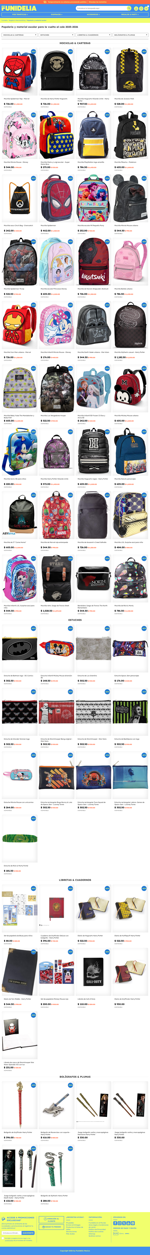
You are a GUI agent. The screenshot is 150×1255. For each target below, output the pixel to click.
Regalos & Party (129, 14)
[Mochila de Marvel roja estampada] (56, 515)
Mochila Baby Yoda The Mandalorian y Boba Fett (19, 417)
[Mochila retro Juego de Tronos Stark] (56, 578)
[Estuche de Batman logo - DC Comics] (20, 648)
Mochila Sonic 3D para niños (15, 479)
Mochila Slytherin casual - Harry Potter (129, 352)
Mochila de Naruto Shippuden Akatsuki (93, 289)
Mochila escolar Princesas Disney (54, 289)
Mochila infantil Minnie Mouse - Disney (56, 352)
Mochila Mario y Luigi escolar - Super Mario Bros (55, 163)
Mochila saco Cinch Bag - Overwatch (18, 225)
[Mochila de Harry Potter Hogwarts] (56, 72)
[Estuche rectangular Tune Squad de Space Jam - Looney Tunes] (93, 775)
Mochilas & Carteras (13, 35)
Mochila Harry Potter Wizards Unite (54, 479)
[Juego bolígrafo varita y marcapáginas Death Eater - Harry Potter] (20, 1169)
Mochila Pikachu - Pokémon (125, 162)
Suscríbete (28, 1233)
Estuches (44, 35)
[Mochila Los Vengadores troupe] (56, 388)
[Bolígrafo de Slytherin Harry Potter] (56, 1169)
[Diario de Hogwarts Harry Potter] (93, 908)
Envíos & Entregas (73, 1225)
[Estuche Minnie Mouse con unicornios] (20, 775)
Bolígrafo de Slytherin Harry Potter (54, 1196)
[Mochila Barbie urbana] (130, 262)
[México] (115, 1223)
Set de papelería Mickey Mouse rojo (54, 999)
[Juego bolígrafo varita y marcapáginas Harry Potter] (130, 1105)
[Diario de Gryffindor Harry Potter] (130, 972)
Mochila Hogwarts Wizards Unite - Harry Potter (93, 100)
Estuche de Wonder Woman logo (17, 739)
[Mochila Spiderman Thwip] (20, 262)
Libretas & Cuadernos (87, 35)
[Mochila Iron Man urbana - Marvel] (20, 325)
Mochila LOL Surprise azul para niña (128, 542)
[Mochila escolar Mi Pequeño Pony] (93, 198)
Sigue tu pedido (53, 1227)
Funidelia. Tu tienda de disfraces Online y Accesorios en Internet (19, 8)
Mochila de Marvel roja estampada (54, 542)
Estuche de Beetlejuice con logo (126, 739)
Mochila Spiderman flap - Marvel (16, 99)
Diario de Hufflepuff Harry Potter (127, 936)
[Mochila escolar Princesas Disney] (56, 262)
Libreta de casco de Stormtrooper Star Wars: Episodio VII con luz (19, 1063)
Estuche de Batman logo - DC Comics (18, 676)
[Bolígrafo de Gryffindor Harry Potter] (20, 1105)
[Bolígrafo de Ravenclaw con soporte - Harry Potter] (56, 1105)
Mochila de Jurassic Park (124, 99)
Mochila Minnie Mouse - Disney (16, 162)
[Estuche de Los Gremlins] (93, 648)
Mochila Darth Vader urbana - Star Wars (93, 352)
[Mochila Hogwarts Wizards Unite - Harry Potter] (93, 72)
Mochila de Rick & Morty (123, 606)
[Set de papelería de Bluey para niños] (20, 908)
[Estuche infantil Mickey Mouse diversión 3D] (56, 648)
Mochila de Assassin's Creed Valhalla (92, 542)
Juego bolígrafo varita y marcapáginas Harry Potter (129, 1133)
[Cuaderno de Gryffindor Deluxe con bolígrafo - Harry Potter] (56, 908)
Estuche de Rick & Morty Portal (16, 866)
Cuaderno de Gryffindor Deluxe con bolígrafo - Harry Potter (55, 937)
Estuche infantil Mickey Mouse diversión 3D (56, 677)
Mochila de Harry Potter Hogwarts (54, 99)
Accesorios (92, 14)
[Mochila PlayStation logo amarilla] (93, 135)
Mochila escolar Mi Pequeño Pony (91, 225)
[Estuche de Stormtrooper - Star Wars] (93, 712)
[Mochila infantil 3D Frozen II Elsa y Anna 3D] (93, 388)
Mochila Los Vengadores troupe (53, 416)
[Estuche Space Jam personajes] (130, 648)
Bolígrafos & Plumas (124, 35)
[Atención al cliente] (141, 8)
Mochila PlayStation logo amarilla (91, 162)
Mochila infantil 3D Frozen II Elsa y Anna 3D (91, 417)
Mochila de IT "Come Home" (15, 542)
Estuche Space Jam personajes (126, 676)
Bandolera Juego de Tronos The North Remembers (92, 607)
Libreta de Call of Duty (86, 999)
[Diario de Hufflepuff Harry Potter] (130, 908)
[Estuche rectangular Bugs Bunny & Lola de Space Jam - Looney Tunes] (56, 775)
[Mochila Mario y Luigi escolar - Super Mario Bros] (56, 135)
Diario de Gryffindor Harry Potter (127, 999)
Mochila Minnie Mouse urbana (126, 225)
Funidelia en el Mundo (97, 1223)
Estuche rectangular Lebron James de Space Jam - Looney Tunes (129, 803)
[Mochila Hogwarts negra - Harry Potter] (93, 452)
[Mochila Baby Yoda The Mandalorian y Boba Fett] (20, 388)
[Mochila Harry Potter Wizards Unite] (56, 452)
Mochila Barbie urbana (123, 289)
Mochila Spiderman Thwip (14, 289)
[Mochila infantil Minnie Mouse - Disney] (56, 325)
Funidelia (5, 20)
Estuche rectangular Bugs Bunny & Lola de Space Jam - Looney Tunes (56, 803)
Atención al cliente (53, 1220)
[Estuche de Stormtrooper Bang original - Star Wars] (56, 712)
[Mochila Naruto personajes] (130, 452)
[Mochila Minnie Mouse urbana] (130, 198)
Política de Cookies (96, 1232)
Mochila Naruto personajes (125, 479)
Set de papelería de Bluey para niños (18, 936)
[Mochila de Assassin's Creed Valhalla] (93, 515)
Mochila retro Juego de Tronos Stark (55, 606)
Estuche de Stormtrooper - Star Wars (92, 739)
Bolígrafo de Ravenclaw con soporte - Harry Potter (55, 1133)
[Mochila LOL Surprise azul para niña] (130, 515)
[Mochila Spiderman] (56, 198)
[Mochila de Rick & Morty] (130, 578)
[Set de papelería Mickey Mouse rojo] (56, 972)
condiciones (9, 1240)
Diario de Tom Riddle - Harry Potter (17, 999)
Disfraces (56, 14)
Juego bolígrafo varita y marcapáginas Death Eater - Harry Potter (19, 1197)
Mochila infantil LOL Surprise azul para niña (19, 607)
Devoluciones (71, 1232)
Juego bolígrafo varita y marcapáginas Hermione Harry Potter (93, 1133)
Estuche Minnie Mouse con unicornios (18, 802)
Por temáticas (19, 14)
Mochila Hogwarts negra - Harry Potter (93, 479)
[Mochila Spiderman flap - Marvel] (20, 72)
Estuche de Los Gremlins (87, 676)
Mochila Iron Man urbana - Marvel (17, 352)
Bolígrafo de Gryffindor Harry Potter (18, 1132)
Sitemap (92, 1234)
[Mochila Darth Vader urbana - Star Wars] (93, 325)
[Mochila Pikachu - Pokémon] (130, 135)
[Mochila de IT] (20, 515)
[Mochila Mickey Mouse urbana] (130, 388)
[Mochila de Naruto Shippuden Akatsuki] (93, 262)
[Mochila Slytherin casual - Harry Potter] (130, 325)
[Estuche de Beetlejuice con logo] (130, 712)
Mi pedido (70, 1223)
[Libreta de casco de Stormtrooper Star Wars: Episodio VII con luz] (20, 1035)
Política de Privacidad (97, 1229)
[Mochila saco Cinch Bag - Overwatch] (20, 198)
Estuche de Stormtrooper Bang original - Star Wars (56, 740)
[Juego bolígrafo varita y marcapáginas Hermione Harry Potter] (93, 1105)
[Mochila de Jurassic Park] (130, 72)
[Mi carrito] (146, 8)
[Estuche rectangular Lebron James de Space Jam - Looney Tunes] (130, 775)
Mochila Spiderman (48, 225)
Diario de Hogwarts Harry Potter (90, 936)
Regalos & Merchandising (17, 20)
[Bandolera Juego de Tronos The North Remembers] (93, 578)
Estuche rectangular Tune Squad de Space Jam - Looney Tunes (92, 803)
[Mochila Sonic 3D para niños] (20, 452)
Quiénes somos (95, 1236)
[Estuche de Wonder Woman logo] (20, 712)
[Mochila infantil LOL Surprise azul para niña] (20, 578)
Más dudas (70, 1234)
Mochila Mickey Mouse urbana (126, 416)
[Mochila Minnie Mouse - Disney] (20, 135)
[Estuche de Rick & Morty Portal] (20, 838)
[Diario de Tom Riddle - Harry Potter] (20, 972)
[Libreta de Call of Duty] (93, 972)
